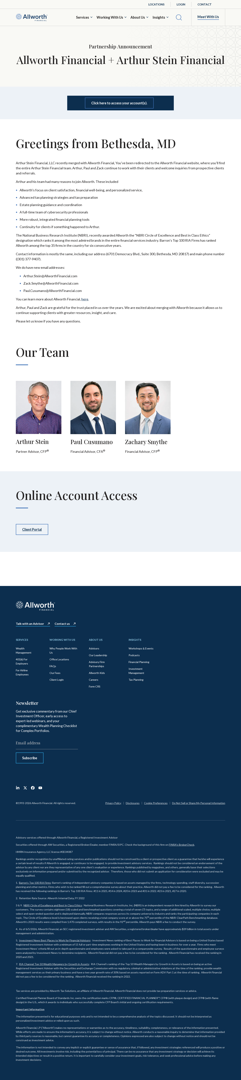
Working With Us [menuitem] (62, 639)
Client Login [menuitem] (57, 679)
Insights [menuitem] (135, 639)
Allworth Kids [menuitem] (97, 672)
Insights (159, 17)
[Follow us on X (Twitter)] (25, 788)
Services (82, 17)
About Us (137, 17)
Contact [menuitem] (205, 4)
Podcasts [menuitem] (134, 655)
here (84, 299)
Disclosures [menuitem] (133, 803)
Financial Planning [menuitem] (139, 662)
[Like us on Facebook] (33, 788)
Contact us (62, 623)
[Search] (179, 17)
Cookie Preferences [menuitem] (156, 803)
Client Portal (32, 529)
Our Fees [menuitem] (55, 672)
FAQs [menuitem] (53, 666)
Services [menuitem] (22, 639)
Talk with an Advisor (30, 623)
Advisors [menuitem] (94, 648)
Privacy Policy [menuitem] (113, 803)
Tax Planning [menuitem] (136, 679)
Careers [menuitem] (93, 679)
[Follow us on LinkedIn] (18, 788)
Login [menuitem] (181, 4)
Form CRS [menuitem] (94, 686)
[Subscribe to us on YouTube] (40, 788)
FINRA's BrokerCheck (181, 844)
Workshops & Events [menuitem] (141, 648)
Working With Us (110, 17)
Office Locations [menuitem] (59, 659)
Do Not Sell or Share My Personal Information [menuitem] (198, 803)
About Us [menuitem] (95, 639)
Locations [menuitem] (156, 4)
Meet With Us (208, 17)
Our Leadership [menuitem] (98, 655)
